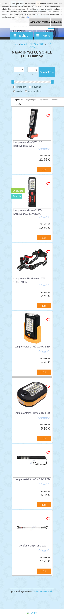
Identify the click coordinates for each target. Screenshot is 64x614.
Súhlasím (56, 22)
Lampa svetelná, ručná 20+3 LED (32, 346)
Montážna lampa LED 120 (32, 545)
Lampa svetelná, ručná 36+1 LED (32, 479)
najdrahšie (44, 100)
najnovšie (56, 100)
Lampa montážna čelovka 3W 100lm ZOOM (29, 280)
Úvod (15, 44)
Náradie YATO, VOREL (32, 44)
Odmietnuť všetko (39, 22)
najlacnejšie (31, 100)
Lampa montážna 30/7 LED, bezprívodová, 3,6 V (28, 144)
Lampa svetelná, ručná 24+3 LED (32, 413)
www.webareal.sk (43, 591)
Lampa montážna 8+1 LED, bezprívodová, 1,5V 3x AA (27, 212)
